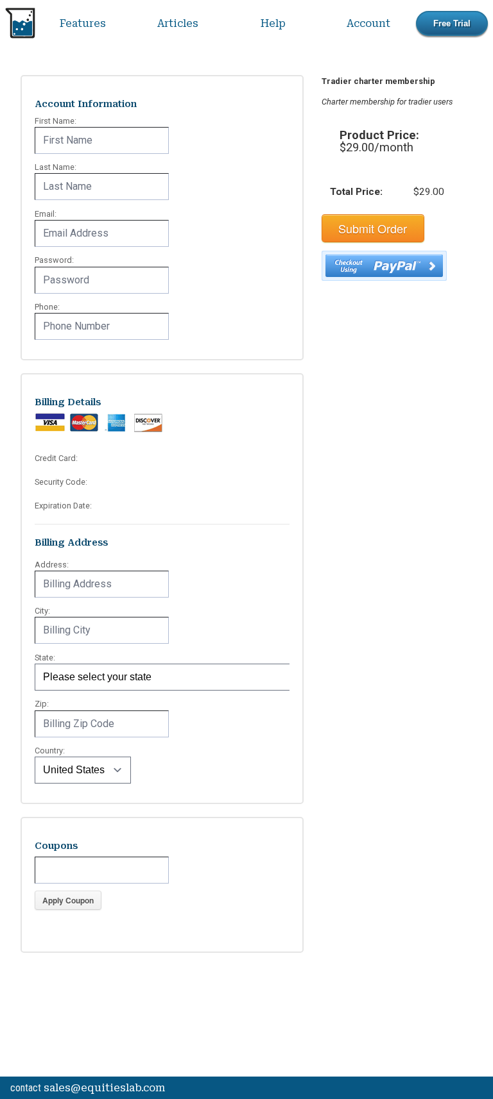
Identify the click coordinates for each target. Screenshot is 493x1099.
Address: (52, 564)
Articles (177, 23)
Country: (50, 750)
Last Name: (55, 167)
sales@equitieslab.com (104, 1088)
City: (42, 611)
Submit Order (372, 228)
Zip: (42, 704)
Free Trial (452, 23)
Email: (45, 214)
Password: (54, 260)
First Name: (55, 121)
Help (273, 23)
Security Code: (61, 482)
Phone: (47, 307)
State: (45, 657)
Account (368, 23)
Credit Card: (56, 458)
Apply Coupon (68, 900)
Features (83, 23)
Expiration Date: (63, 505)
